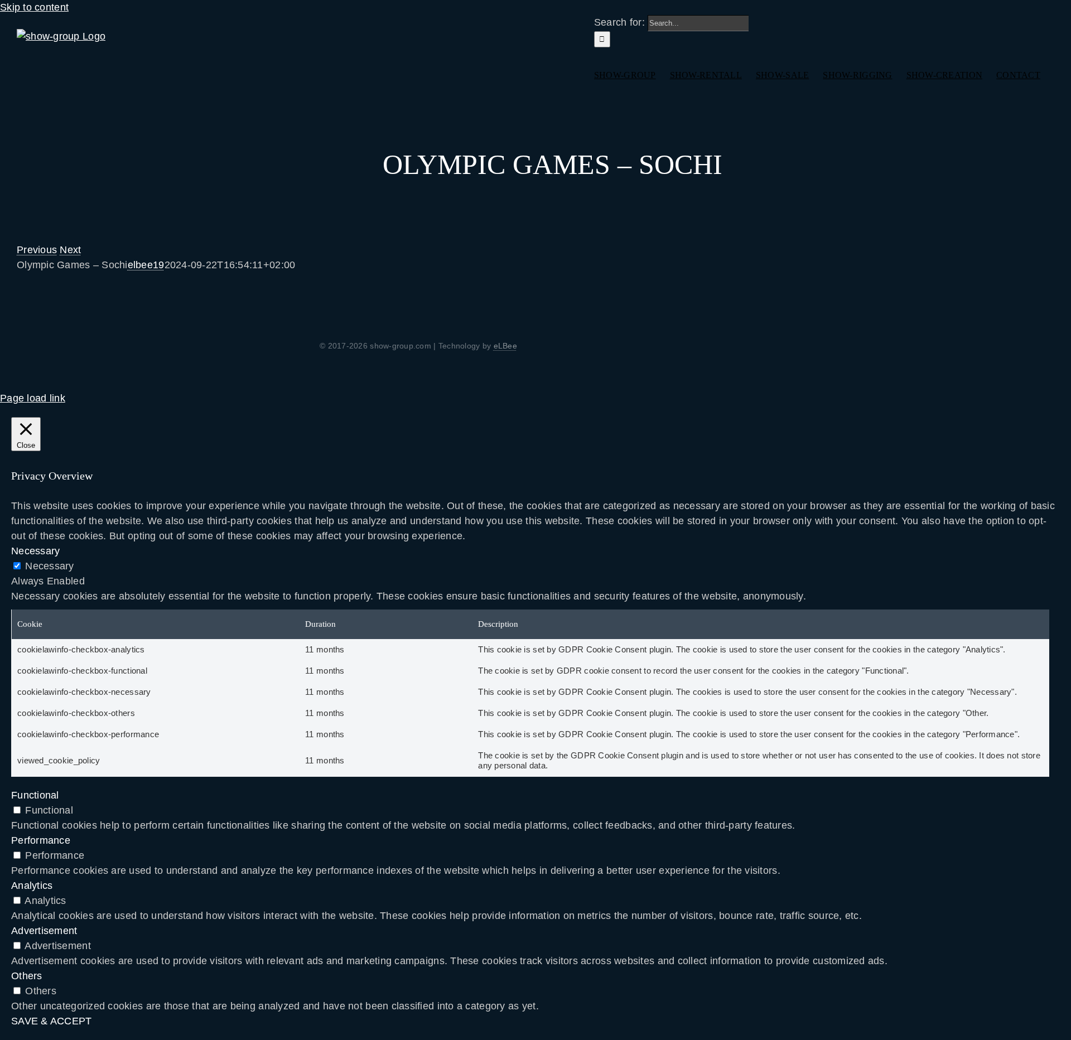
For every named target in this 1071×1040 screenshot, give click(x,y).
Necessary (49, 566)
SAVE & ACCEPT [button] (51, 1021)
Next (70, 249)
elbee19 (146, 264)
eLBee (505, 345)
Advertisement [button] (44, 930)
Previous (37, 249)
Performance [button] (40, 840)
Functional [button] (35, 795)
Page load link (32, 398)
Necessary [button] (35, 551)
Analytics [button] (31, 885)
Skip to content (34, 7)
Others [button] (26, 975)
